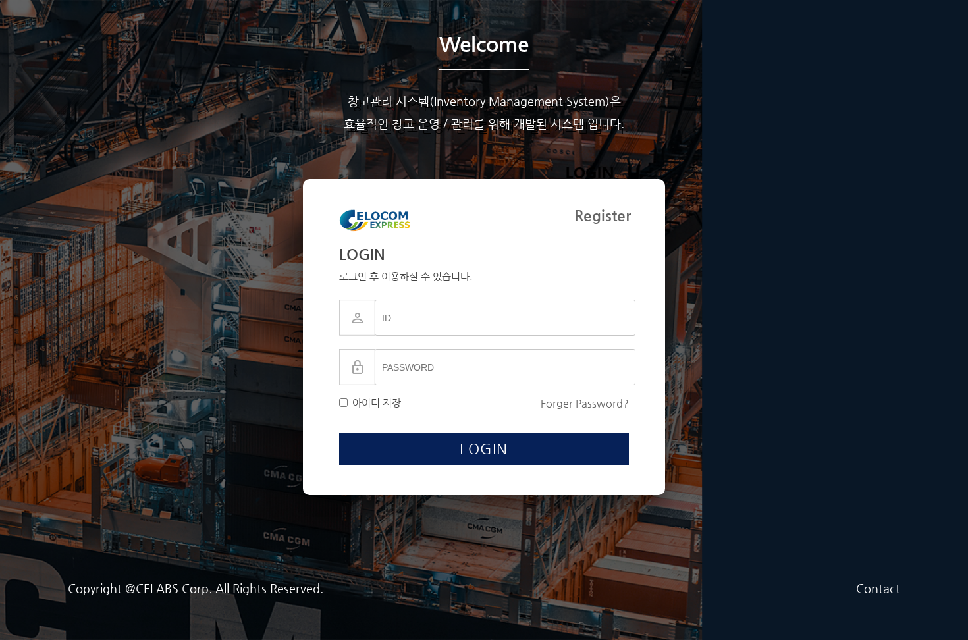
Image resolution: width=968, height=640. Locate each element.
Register (602, 215)
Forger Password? (585, 403)
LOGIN (484, 448)
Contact (878, 588)
